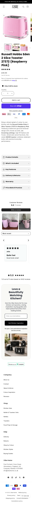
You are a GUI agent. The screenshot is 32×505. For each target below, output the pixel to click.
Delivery (6, 437)
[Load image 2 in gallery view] (16, 47)
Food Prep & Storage (11, 425)
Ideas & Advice (8, 388)
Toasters (6, 421)
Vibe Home (13, 492)
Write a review (16, 210)
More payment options (16, 110)
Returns (6, 441)
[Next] (28, 240)
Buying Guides (8, 453)
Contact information (22, 498)
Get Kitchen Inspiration (16, 323)
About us (6, 380)
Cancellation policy (16, 501)
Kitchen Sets (8, 408)
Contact (6, 384)
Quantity (3, 89)
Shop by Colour (9, 445)
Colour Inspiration (9, 392)
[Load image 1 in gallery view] (7, 47)
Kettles (6, 416)
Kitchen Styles (8, 449)
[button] (4, 7)
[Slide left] (2, 48)
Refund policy (22, 492)
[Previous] (4, 240)
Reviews (6, 396)
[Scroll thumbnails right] (28, 221)
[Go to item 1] (10, 222)
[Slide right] (30, 48)
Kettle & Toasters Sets (11, 412)
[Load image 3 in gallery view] (24, 47)
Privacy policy (11, 495)
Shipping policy (10, 498)
